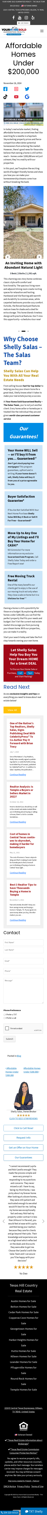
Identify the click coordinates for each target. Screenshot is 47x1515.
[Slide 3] (28, 331)
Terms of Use (37, 1486)
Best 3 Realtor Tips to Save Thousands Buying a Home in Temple (23, 889)
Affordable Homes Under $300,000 (12, 1072)
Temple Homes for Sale (23, 1389)
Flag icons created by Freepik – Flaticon (23, 1481)
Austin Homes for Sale (23, 1301)
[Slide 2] (23, 331)
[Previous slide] (7, 257)
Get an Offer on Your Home (23, 1148)
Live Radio (24, 23)
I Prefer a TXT (11, 1014)
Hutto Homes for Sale (23, 1351)
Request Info (23, 1138)
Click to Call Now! (23, 1128)
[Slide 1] (18, 331)
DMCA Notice (10, 1486)
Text (30, 673)
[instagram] (26, 18)
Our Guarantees (23, 1157)
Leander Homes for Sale (23, 1362)
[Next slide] (39, 257)
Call (20, 673)
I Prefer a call (11, 1018)
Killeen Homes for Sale (24, 1356)
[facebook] (13, 18)
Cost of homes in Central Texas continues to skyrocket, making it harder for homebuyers (22, 840)
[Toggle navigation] (41, 30)
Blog (19, 1055)
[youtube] (19, 18)
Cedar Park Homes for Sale (23, 1312)
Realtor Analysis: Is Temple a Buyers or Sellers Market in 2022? (21, 791)
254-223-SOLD (14, 6)
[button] (4, 1221)
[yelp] (33, 18)
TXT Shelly (35, 1511)
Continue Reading (18, 774)
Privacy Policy (23, 1486)
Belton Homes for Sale (23, 1306)
